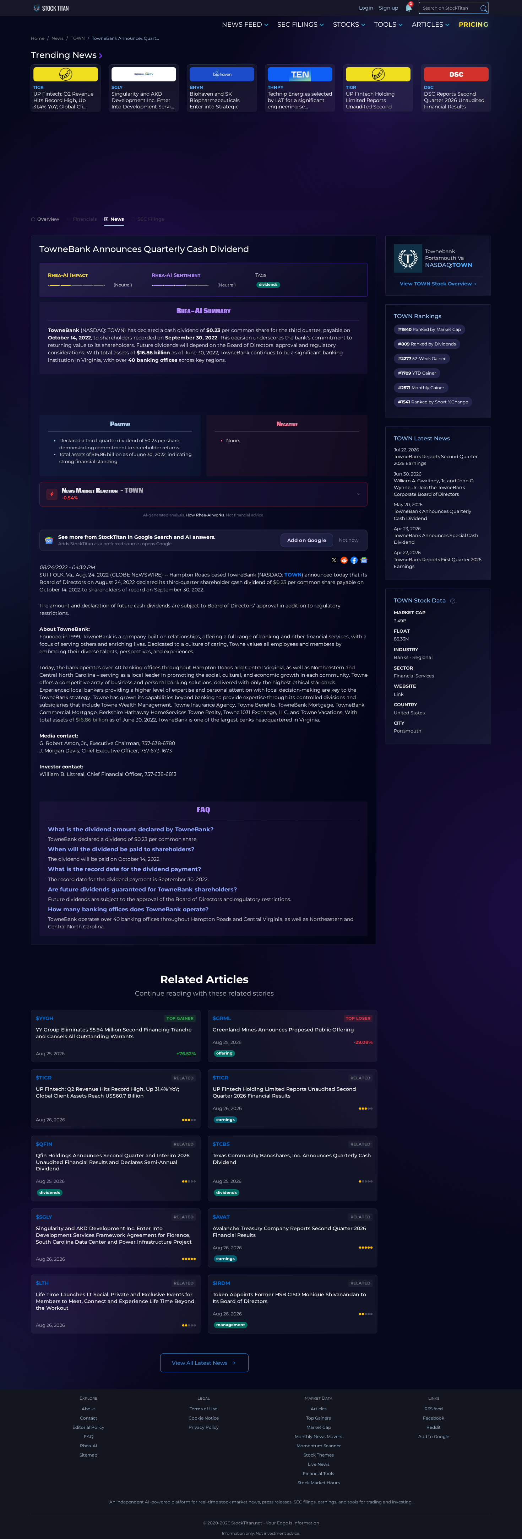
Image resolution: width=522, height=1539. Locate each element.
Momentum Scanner (319, 1445)
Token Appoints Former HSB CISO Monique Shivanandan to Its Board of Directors (289, 1297)
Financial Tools (318, 1473)
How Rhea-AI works (205, 515)
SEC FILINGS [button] (297, 24)
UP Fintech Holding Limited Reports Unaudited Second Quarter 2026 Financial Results (284, 1092)
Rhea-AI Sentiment (176, 275)
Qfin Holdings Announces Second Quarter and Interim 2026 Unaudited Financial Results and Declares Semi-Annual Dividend (113, 1162)
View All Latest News (200, 1363)
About (88, 1408)
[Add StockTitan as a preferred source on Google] (363, 560)
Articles (319, 1408)
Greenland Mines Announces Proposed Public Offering (283, 1029)
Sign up (388, 8)
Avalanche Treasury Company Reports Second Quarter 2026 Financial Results (289, 1231)
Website (405, 686)
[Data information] (452, 601)
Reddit (433, 1427)
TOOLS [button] (385, 24)
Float (402, 631)
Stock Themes (319, 1455)
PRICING (474, 24)
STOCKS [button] (346, 24)
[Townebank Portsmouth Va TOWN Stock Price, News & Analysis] (408, 258)
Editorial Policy (88, 1427)
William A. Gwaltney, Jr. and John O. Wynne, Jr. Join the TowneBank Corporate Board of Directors (434, 487)
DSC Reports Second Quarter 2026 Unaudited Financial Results (454, 100)
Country (405, 704)
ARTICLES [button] (427, 24)
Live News (319, 1464)
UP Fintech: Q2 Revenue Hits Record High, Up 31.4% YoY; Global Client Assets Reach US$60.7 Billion (107, 1092)
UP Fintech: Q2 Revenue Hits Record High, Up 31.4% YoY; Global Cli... (63, 100)
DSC (429, 87)
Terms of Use (203, 1408)
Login (366, 8)
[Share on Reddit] (343, 560)
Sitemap (88, 1455)
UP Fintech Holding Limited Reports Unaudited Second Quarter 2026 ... (370, 104)
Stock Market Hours (319, 1482)
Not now (349, 540)
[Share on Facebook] (353, 560)
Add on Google (306, 540)
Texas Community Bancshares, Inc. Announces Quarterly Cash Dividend (292, 1158)
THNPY (275, 87)
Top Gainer (180, 1018)
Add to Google (433, 1436)
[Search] (484, 8)
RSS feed (433, 1408)
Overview (48, 219)
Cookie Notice (204, 1418)
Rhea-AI (88, 1445)
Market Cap (409, 612)
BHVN (196, 87)
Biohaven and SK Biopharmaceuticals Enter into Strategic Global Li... (215, 104)
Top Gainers (318, 1418)
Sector (403, 668)
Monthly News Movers (318, 1436)
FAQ (88, 1436)
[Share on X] (333, 560)
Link (399, 694)
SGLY (117, 87)
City (399, 723)
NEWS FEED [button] (242, 24)
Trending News (64, 55)
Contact (88, 1418)
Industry (406, 649)
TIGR (38, 87)
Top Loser (358, 1018)
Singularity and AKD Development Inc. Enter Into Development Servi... (143, 100)
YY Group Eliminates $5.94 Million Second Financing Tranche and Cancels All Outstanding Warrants (114, 1033)
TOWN (292, 575)
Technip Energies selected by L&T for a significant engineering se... (300, 100)
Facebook (433, 1418)
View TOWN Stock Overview (438, 283)
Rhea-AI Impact (68, 275)
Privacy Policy (204, 1427)
